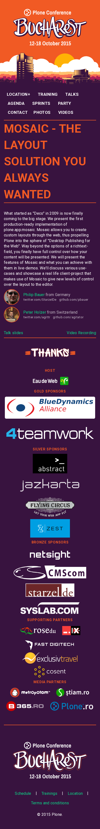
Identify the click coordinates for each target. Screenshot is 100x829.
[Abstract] (50, 463)
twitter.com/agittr (36, 317)
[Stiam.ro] (73, 692)
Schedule (23, 793)
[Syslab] (50, 608)
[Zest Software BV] (50, 528)
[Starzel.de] (50, 590)
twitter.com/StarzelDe (40, 299)
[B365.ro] (25, 706)
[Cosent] (50, 672)
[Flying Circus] (50, 506)
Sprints (41, 103)
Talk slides (13, 332)
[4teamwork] (50, 433)
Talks (72, 94)
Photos (41, 112)
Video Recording (81, 332)
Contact (18, 112)
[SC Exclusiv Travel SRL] (50, 658)
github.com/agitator (68, 317)
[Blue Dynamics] (50, 407)
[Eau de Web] (50, 381)
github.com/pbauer (73, 299)
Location (17, 94)
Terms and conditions (50, 803)
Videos (65, 112)
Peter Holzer (34, 312)
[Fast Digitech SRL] (50, 644)
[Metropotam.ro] (30, 692)
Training (48, 94)
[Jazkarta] (50, 485)
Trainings (50, 793)
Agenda (16, 103)
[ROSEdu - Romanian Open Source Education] (38, 630)
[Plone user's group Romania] (71, 706)
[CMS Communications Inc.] (50, 572)
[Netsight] (50, 554)
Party (64, 103)
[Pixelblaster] (71, 630)
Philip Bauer (34, 294)
